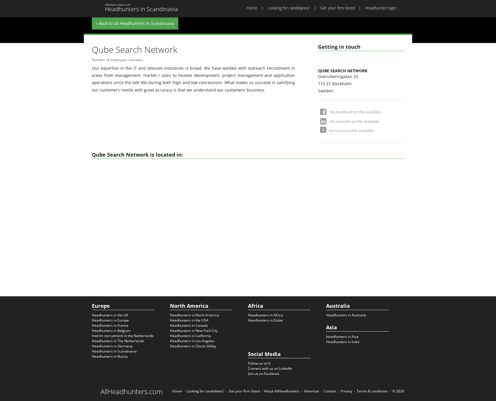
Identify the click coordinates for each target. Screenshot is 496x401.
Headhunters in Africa (265, 315)
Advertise (311, 391)
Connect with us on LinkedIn (270, 368)
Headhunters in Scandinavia (114, 351)
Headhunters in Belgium (111, 330)
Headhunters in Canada (189, 325)
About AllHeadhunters (281, 391)
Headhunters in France (110, 325)
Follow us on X (259, 363)
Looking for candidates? (289, 8)
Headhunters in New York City (194, 330)
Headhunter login (380, 8)
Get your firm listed (337, 8)
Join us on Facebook (263, 373)
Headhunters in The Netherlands (118, 340)
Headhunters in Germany (112, 346)
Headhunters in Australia (346, 315)
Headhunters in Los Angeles (192, 340)
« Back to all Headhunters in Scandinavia (135, 23)
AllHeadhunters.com (131, 391)
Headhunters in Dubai (265, 320)
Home (252, 8)
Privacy (346, 391)
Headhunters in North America (194, 315)
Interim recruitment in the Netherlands (123, 335)
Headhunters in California (190, 335)
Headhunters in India (342, 341)
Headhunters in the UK (110, 315)
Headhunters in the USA (189, 320)
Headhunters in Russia (110, 356)
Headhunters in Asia (342, 336)
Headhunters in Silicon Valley (193, 346)
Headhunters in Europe (110, 320)
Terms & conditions (372, 391)
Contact (330, 391)
